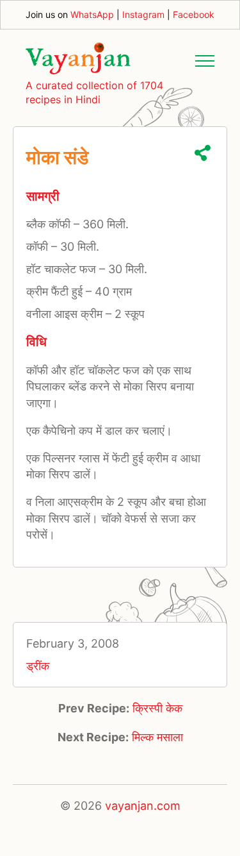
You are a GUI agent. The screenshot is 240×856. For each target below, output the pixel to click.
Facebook (193, 14)
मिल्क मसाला (157, 737)
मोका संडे (57, 157)
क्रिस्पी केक (157, 708)
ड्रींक (37, 666)
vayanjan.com (142, 805)
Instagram (143, 14)
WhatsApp (92, 14)
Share (203, 153)
